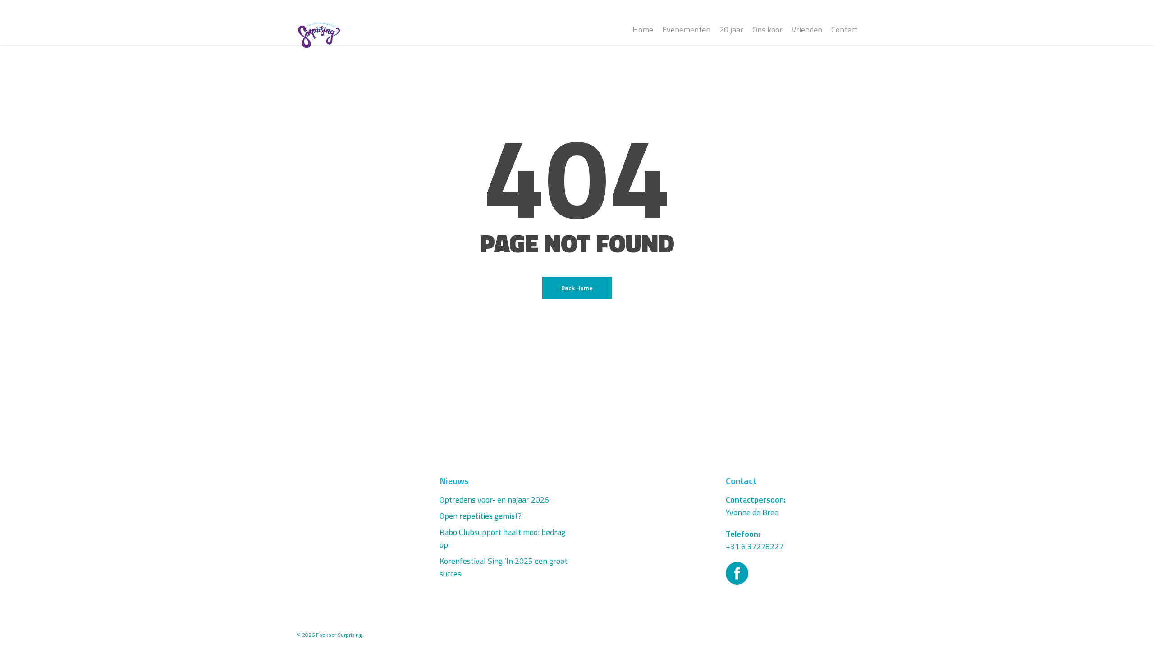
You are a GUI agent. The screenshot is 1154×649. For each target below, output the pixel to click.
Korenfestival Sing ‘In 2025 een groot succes (504, 567)
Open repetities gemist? (481, 516)
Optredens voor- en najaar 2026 (494, 500)
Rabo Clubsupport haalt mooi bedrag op (502, 538)
